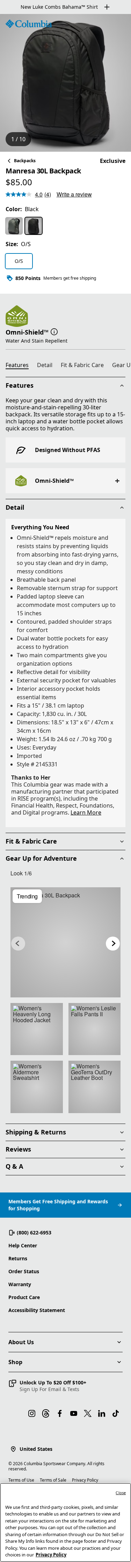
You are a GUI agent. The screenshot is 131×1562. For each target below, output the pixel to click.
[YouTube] (74, 1413)
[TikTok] (116, 1413)
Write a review (74, 194)
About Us (21, 1342)
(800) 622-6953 (34, 1232)
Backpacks (25, 161)
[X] (88, 1413)
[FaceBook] (60, 1413)
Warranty (19, 1284)
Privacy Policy (85, 1480)
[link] (65, 942)
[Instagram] (32, 1413)
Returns (17, 1258)
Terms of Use (21, 1480)
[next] (113, 944)
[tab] (20, 366)
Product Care (24, 1297)
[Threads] (46, 1413)
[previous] (18, 944)
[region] (65, 83)
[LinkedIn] (102, 1413)
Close (121, 1492)
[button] (54, 331)
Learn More (86, 812)
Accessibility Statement (36, 1310)
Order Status (23, 1271)
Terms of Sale (53, 1480)
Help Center (22, 1245)
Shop (15, 1362)
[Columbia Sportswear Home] (29, 24)
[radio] (14, 225)
